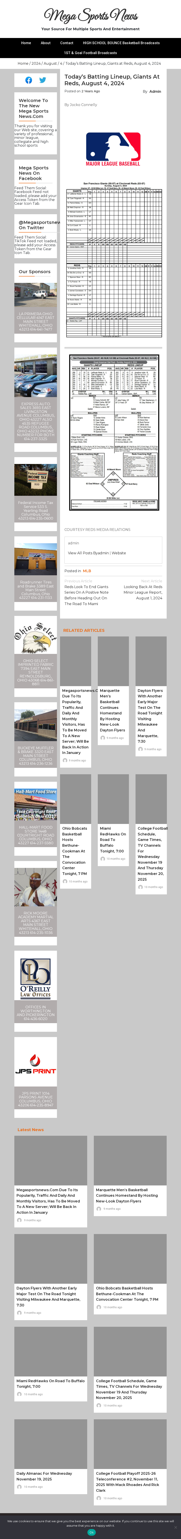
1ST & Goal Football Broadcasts (90, 53)
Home (26, 43)
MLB (87, 571)
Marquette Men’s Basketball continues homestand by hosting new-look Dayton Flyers (127, 1195)
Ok (92, 1532)
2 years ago (90, 91)
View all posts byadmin (88, 553)
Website (119, 553)
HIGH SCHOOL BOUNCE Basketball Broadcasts (121, 43)
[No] (175, 1527)
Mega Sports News (90, 16)
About (46, 43)
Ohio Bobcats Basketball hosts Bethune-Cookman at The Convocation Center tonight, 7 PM (74, 851)
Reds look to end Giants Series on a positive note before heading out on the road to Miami (86, 592)
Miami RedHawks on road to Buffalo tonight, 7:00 (113, 839)
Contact (66, 43)
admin (155, 91)
